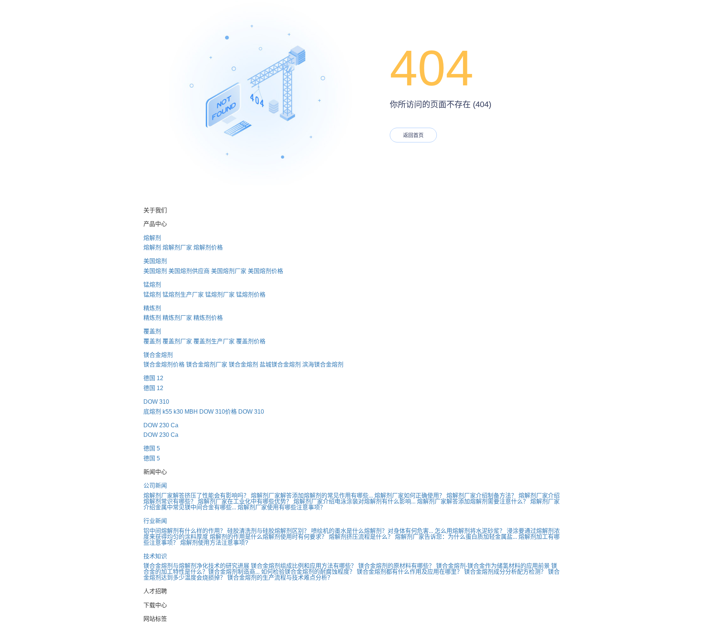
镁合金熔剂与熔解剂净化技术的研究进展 (196, 566)
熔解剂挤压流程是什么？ (361, 537)
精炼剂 (152, 308)
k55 (167, 412)
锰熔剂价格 (250, 294)
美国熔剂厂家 (228, 271)
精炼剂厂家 (177, 318)
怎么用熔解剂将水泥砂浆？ (470, 531)
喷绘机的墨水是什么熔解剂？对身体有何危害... (372, 531)
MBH (191, 412)
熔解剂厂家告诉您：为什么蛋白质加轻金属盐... (456, 537)
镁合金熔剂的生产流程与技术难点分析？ (280, 577)
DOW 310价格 (218, 412)
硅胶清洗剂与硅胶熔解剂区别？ (268, 531)
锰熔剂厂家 (220, 294)
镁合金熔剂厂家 (206, 364)
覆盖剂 (152, 331)
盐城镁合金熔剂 (280, 364)
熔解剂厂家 (177, 247)
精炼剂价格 (208, 318)
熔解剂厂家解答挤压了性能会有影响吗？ (196, 495)
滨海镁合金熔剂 (322, 364)
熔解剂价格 (208, 247)
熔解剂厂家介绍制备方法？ (481, 495)
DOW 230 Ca (160, 425)
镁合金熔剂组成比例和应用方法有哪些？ (304, 566)
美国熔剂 (155, 261)
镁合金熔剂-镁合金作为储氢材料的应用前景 (493, 566)
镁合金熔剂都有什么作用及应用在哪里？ (410, 572)
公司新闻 (155, 485)
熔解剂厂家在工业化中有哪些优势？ (245, 501)
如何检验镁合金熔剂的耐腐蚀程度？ (308, 572)
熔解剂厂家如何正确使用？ (409, 495)
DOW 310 (156, 402)
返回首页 (413, 135)
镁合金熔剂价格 (164, 364)
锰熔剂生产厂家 (183, 294)
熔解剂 (152, 238)
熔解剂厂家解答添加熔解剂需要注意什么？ (473, 501)
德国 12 (153, 378)
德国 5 (151, 448)
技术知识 (155, 556)
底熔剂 (152, 412)
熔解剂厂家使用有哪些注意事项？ (282, 507)
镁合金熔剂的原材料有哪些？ (396, 566)
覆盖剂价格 (250, 341)
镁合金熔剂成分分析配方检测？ (505, 572)
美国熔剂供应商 (189, 271)
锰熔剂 (152, 285)
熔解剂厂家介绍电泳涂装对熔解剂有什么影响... (354, 501)
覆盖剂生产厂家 (214, 341)
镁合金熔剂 (158, 355)
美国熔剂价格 (265, 271)
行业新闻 (155, 521)
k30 (178, 412)
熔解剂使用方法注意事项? (214, 543)
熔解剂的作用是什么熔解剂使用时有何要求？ (268, 537)
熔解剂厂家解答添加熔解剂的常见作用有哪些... (312, 495)
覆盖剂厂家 (177, 341)
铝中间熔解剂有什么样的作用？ (184, 531)
